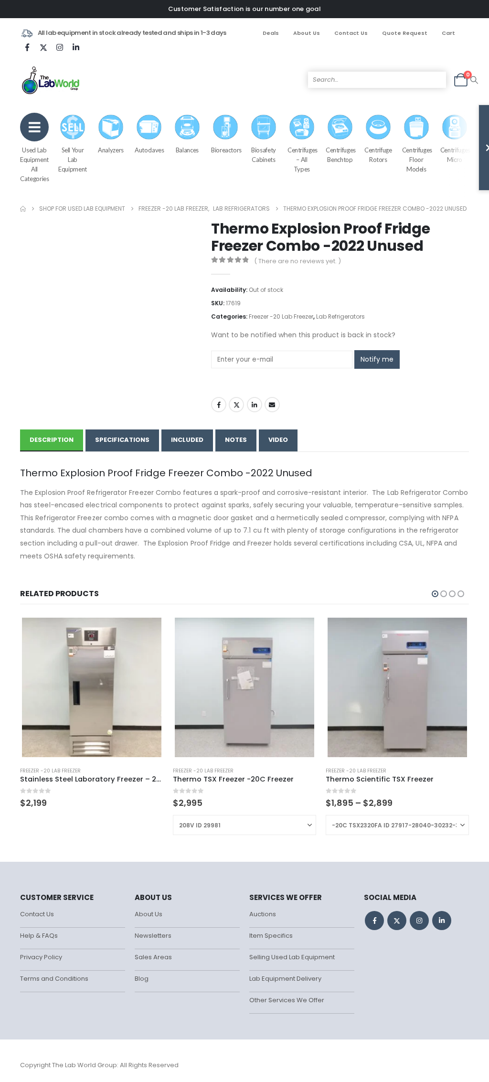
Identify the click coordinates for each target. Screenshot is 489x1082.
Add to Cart (300, 631)
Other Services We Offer (286, 1000)
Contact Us (351, 33)
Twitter (236, 404)
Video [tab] (278, 439)
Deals (271, 33)
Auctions (262, 914)
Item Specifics (271, 935)
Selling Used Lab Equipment (292, 957)
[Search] (474, 80)
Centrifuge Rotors (378, 154)
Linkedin (441, 920)
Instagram (419, 920)
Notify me (377, 359)
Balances (187, 150)
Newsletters (153, 935)
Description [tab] (52, 439)
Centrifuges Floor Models (417, 159)
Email (272, 404)
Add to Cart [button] (147, 631)
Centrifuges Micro (455, 154)
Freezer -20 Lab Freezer (281, 316)
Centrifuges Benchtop (341, 154)
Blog (142, 978)
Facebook (218, 404)
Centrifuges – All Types (302, 159)
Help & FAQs (39, 935)
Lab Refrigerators (340, 316)
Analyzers (111, 150)
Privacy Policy (41, 957)
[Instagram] (59, 47)
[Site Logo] (51, 80)
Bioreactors (226, 150)
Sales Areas (153, 957)
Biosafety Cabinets (263, 154)
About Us (306, 33)
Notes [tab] (236, 439)
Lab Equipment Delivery (285, 978)
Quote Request (404, 33)
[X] (43, 47)
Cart (448, 33)
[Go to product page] (91, 687)
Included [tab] (187, 439)
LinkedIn (254, 404)
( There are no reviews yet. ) (297, 261)
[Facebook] (27, 47)
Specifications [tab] (122, 439)
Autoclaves (149, 150)
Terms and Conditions (54, 978)
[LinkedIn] (76, 47)
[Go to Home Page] (23, 208)
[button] (435, 594)
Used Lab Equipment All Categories (34, 164)
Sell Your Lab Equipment (72, 159)
